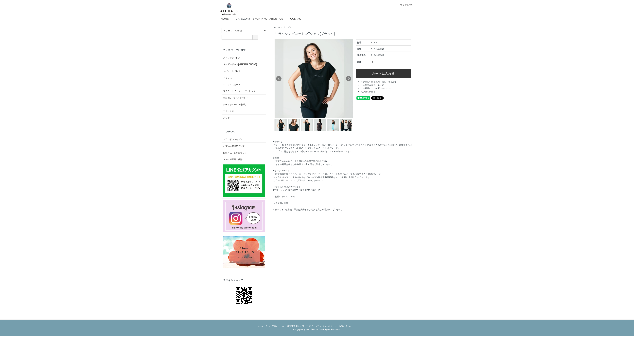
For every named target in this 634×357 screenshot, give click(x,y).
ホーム (277, 27)
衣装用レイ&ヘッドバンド (235, 97)
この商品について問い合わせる (376, 88)
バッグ (226, 117)
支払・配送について (275, 326)
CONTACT (296, 18)
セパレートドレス (231, 71)
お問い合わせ (345, 326)
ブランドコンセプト (233, 139)
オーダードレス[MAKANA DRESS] (240, 64)
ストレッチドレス (231, 57)
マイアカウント (407, 4)
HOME (225, 18)
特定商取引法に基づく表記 (300, 326)
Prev (279, 78)
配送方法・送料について (235, 152)
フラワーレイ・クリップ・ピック (239, 91)
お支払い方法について (234, 145)
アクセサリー (229, 111)
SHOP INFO (260, 18)
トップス (287, 27)
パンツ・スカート (231, 84)
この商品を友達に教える (372, 85)
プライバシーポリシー (326, 326)
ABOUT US (276, 18)
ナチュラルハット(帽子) (234, 104)
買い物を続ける (368, 91)
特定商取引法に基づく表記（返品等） (379, 81)
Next (348, 78)
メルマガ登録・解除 (233, 159)
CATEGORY (243, 18)
